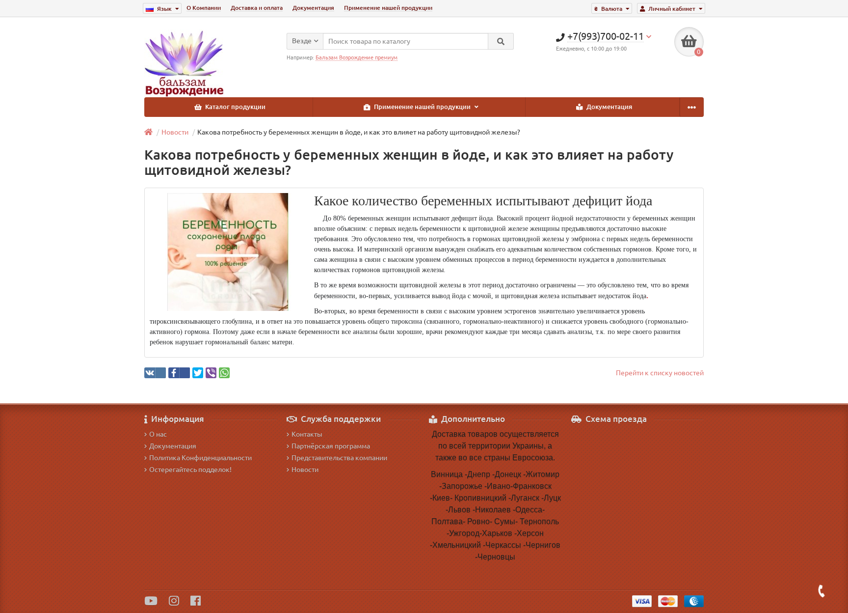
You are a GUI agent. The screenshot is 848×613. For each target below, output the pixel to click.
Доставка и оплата (257, 7)
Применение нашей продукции (388, 7)
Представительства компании (339, 458)
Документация (313, 7)
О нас (158, 434)
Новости (174, 132)
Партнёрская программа (331, 446)
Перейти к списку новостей (660, 373)
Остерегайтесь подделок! (190, 470)
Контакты (307, 434)
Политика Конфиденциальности (200, 458)
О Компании (203, 7)
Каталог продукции (234, 107)
